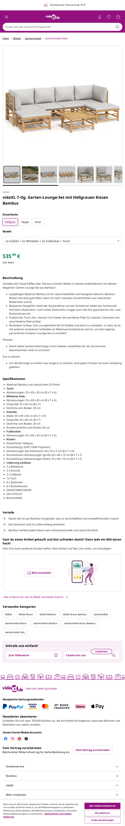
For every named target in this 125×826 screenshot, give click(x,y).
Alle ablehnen (102, 813)
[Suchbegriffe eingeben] (117, 26)
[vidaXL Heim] (52, 16)
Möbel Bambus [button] (48, 614)
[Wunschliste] (108, 17)
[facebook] (5, 738)
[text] (11, 257)
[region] (62, 812)
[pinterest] (19, 738)
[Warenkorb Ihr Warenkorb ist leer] (118, 17)
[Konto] (99, 17)
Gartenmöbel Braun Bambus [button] (80, 623)
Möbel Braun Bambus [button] (75, 614)
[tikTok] (26, 738)
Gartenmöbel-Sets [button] (15, 632)
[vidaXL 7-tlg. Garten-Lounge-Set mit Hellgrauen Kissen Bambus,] (62, 105)
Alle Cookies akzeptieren (102, 805)
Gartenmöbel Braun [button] (16, 623)
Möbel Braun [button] (26, 614)
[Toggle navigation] (6, 17)
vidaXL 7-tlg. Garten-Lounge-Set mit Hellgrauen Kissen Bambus (55, 200)
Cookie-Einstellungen (102, 820)
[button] (62, 766)
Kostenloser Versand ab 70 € (67, 5)
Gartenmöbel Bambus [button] (45, 623)
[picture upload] (83, 572)
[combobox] (62, 27)
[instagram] (12, 738)
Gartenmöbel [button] (101, 614)
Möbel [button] (8, 614)
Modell (7, 231)
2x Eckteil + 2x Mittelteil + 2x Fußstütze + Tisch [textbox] (38, 241)
